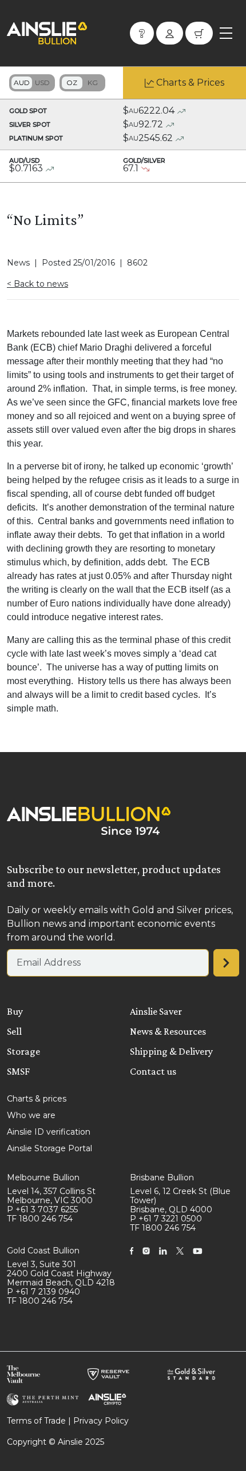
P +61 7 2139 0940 (43, 1292)
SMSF (18, 1071)
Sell (14, 1031)
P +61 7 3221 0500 (166, 1218)
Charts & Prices (190, 82)
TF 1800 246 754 (40, 1218)
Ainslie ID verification (48, 1132)
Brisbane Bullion (162, 1177)
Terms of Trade (36, 1421)
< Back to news (37, 284)
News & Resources (168, 1031)
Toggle (32, 82)
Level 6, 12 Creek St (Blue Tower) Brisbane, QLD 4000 (180, 1200)
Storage (23, 1051)
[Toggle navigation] (226, 33)
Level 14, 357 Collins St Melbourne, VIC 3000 (51, 1196)
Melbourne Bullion (43, 1177)
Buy (15, 1011)
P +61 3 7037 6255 (42, 1209)
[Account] (169, 33)
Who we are (31, 1115)
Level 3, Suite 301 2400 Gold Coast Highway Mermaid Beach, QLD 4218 (61, 1273)
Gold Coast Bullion (43, 1250)
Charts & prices (36, 1099)
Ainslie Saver (156, 1011)
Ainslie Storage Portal (49, 1148)
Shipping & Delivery (171, 1051)
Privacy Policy (101, 1421)
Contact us (153, 1071)
